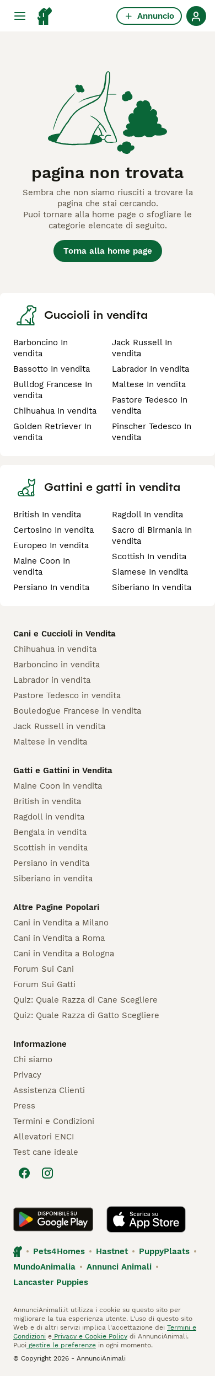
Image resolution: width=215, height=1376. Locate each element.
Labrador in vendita (51, 680)
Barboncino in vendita (56, 665)
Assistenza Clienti (49, 1090)
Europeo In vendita (51, 545)
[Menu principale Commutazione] (20, 16)
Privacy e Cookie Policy (89, 1336)
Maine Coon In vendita (41, 566)
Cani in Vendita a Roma (59, 938)
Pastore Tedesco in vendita (67, 695)
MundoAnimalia (44, 1267)
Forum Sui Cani (43, 969)
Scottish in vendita (50, 848)
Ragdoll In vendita (147, 515)
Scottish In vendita (149, 556)
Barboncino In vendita (40, 348)
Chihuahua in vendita (54, 649)
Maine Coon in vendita (57, 786)
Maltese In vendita (149, 384)
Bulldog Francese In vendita (52, 389)
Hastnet (112, 1251)
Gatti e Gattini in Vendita (62, 770)
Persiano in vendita (51, 863)
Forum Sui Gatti (44, 984)
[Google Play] (53, 1219)
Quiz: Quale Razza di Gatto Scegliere (86, 1015)
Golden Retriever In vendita (52, 431)
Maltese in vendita (50, 742)
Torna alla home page (107, 251)
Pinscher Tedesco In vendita (151, 431)
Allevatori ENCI (43, 1137)
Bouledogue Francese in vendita (77, 711)
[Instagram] (47, 1173)
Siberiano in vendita (53, 879)
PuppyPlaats (164, 1251)
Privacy (27, 1075)
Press (24, 1106)
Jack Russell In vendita (142, 348)
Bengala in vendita (50, 832)
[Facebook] (24, 1173)
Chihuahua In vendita (54, 411)
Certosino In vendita (53, 530)
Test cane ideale (45, 1152)
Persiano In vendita (51, 587)
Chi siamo (32, 1059)
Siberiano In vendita (151, 587)
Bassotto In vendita (51, 369)
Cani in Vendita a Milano (61, 923)
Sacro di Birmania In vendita (152, 535)
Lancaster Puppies (50, 1282)
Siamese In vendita (150, 572)
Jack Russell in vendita (59, 726)
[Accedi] (196, 16)
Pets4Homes (59, 1251)
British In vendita (47, 515)
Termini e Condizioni (53, 1121)
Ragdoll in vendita (48, 817)
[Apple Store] (146, 1219)
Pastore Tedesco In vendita (149, 405)
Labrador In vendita (150, 369)
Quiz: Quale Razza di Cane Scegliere (85, 1000)
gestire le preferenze (61, 1345)
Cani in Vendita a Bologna (63, 954)
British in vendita (47, 801)
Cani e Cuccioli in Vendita (64, 634)
